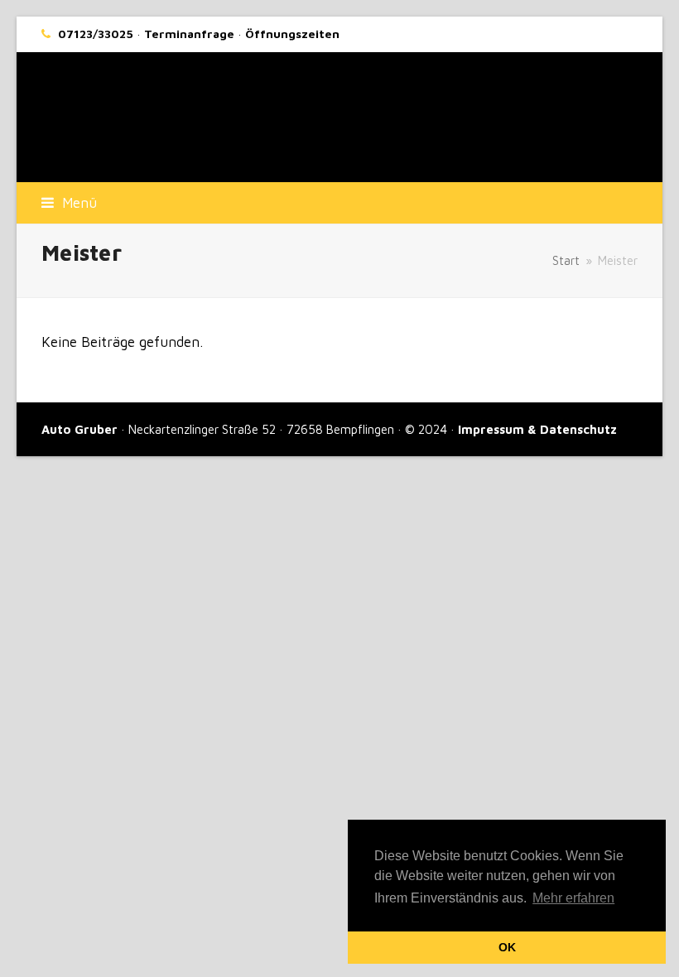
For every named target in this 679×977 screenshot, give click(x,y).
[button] (69, 202)
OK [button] (507, 947)
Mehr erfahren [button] (573, 898)
